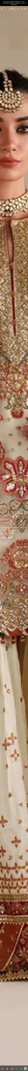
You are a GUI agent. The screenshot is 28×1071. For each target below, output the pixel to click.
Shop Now (6, 541)
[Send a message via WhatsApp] (25, 1068)
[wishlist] (16, 1068)
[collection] (7, 1068)
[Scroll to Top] (25, 1063)
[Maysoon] (14, 8)
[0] (25, 9)
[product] (2, 1069)
